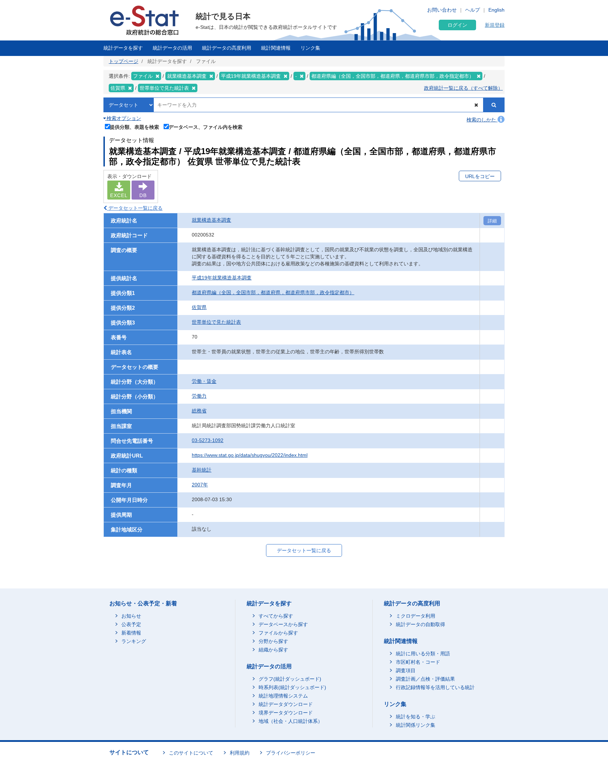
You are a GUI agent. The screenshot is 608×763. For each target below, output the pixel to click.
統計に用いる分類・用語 (423, 653)
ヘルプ (472, 9)
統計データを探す (123, 48)
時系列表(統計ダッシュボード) (292, 687)
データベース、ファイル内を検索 (205, 127)
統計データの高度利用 (226, 48)
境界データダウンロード (286, 712)
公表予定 (131, 624)
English (496, 9)
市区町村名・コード (418, 662)
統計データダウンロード (286, 704)
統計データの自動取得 (420, 624)
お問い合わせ (442, 9)
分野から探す (273, 641)
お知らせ (131, 615)
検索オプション (123, 118)
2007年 (200, 484)
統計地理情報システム (283, 695)
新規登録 (495, 25)
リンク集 (310, 48)
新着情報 (131, 632)
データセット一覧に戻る (135, 208)
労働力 (199, 396)
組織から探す (273, 649)
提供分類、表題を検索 (134, 127)
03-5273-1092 (207, 440)
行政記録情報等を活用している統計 (435, 687)
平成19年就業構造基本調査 (222, 277)
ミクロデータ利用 (415, 615)
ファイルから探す (278, 632)
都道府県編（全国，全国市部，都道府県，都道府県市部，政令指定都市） (273, 292)
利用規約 (239, 752)
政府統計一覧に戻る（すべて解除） (463, 88)
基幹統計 (201, 470)
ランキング (133, 641)
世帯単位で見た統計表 (216, 322)
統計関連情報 (276, 48)
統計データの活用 (172, 48)
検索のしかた (482, 119)
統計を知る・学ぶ (415, 716)
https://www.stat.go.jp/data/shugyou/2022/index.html (250, 455)
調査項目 (406, 670)
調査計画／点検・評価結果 (425, 678)
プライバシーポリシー (290, 752)
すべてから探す (276, 615)
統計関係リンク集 (415, 725)
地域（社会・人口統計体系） (291, 721)
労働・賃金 (204, 381)
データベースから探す (283, 624)
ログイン (457, 25)
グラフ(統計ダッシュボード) (290, 678)
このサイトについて (191, 752)
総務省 (199, 411)
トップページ (123, 61)
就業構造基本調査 (211, 220)
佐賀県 (199, 307)
